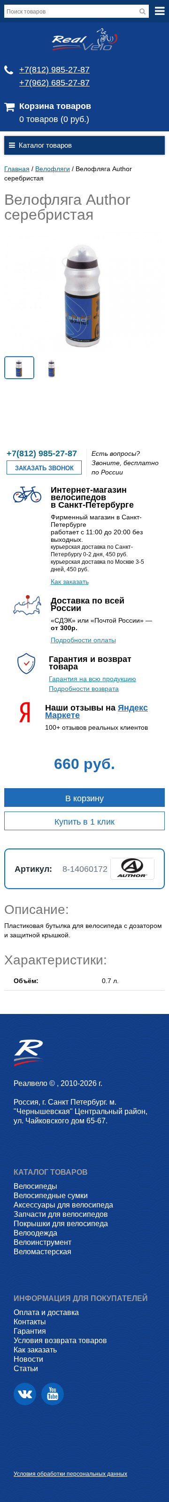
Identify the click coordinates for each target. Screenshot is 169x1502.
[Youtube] (52, 1394)
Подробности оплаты (83, 640)
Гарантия (30, 1331)
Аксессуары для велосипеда (63, 1205)
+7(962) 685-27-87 (54, 82)
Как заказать (70, 581)
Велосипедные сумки (51, 1196)
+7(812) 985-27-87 (54, 69)
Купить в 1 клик (84, 821)
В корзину (84, 798)
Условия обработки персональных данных (70, 1474)
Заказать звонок (44, 468)
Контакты (30, 1322)
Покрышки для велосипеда (61, 1224)
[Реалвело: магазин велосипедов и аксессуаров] (84, 48)
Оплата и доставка (46, 1312)
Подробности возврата (84, 688)
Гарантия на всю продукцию (92, 679)
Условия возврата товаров (60, 1340)
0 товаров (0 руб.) (54, 119)
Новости (28, 1359)
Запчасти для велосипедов (61, 1214)
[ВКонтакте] (25, 1394)
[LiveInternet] (21, 1459)
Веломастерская (42, 1252)
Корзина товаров (55, 106)
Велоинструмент (42, 1242)
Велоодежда (35, 1233)
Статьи (26, 1369)
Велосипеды (35, 1186)
